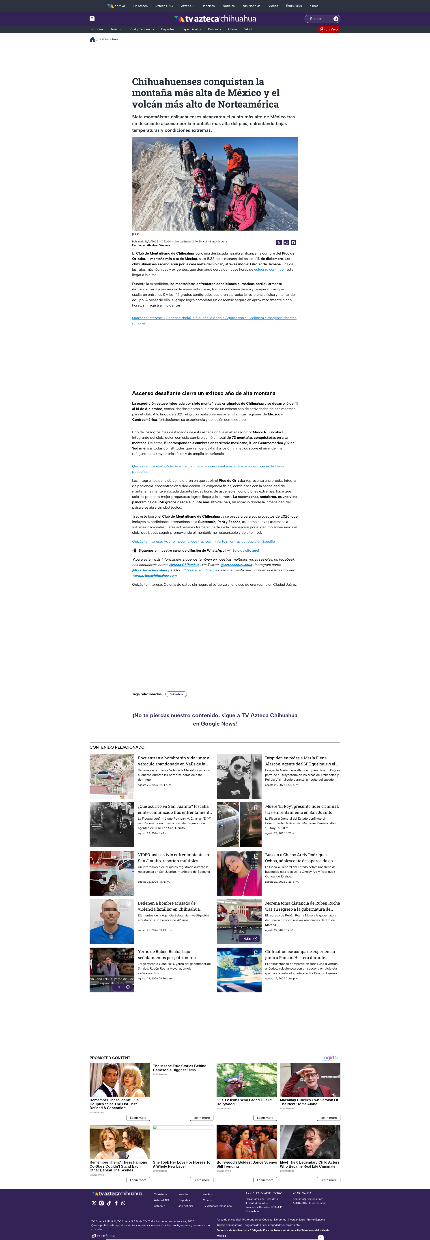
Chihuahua (176, 694)
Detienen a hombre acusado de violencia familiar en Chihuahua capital (169, 906)
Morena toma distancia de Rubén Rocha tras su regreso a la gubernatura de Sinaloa (302, 906)
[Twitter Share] (279, 242)
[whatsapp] (123, 1204)
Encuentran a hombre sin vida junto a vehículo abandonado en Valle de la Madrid (173, 761)
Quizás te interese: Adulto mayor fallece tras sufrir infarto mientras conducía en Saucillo (203, 541)
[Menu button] (107, 19)
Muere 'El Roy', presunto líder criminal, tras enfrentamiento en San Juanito (302, 809)
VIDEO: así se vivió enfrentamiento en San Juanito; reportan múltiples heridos (173, 858)
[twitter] (94, 1204)
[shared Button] (286, 242)
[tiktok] (109, 1204)
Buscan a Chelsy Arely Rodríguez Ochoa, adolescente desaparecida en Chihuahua (299, 858)
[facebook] (116, 1204)
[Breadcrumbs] (94, 39)
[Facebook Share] (293, 242)
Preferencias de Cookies (257, 1219)
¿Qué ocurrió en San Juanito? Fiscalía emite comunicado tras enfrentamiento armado (175, 809)
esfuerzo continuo (269, 269)
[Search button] (335, 18)
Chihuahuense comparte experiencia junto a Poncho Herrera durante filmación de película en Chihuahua (300, 955)
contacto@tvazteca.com (308, 1199)
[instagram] (101, 1204)
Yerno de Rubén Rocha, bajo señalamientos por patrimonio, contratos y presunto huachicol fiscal (173, 955)
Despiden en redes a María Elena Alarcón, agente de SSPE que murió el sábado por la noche (300, 761)
